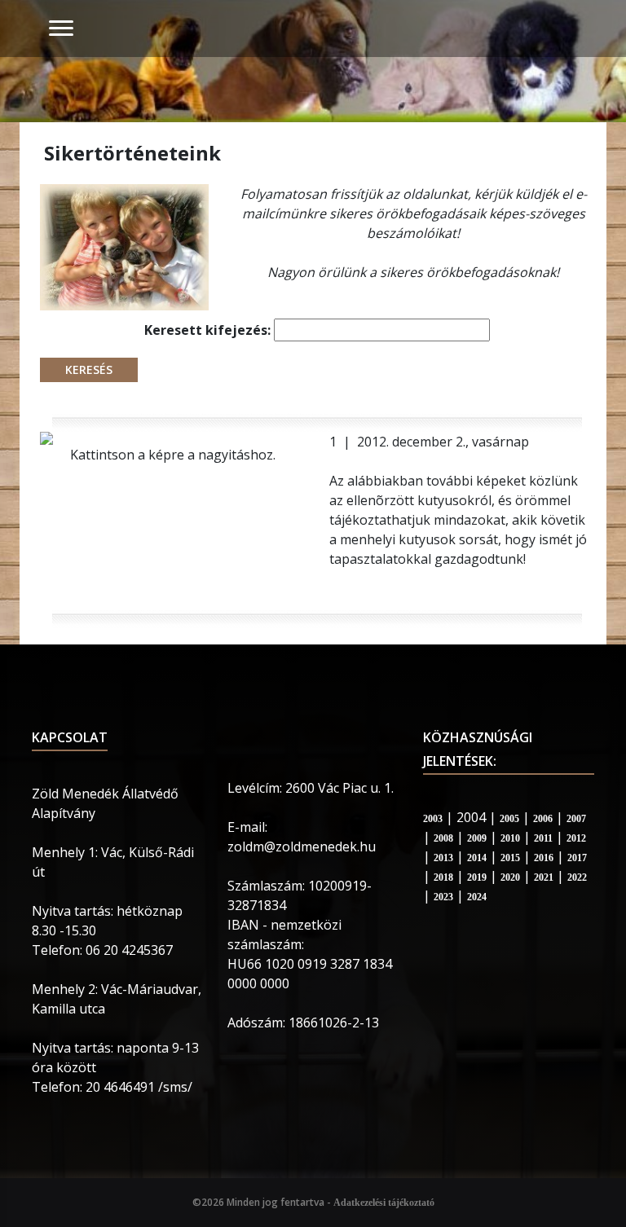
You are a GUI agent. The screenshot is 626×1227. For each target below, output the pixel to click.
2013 (443, 858)
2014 (477, 858)
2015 (510, 858)
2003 (433, 819)
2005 (509, 819)
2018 (443, 877)
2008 (443, 838)
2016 (543, 858)
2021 (543, 877)
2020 (510, 877)
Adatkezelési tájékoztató (383, 1202)
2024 (477, 897)
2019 (477, 877)
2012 (576, 838)
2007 (576, 819)
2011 (543, 838)
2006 (543, 819)
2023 (443, 897)
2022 (577, 877)
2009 (477, 838)
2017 (577, 858)
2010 (510, 838)
